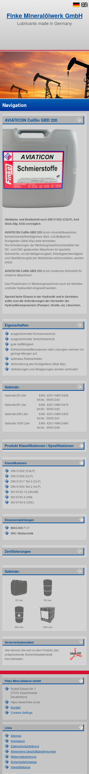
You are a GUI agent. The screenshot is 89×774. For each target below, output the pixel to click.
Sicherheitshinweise (24, 762)
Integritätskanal (20, 767)
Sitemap (16, 736)
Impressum (18, 741)
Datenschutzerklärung (25, 746)
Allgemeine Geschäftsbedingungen (33, 751)
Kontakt (15, 707)
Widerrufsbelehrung (23, 756)
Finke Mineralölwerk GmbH (45, 15)
